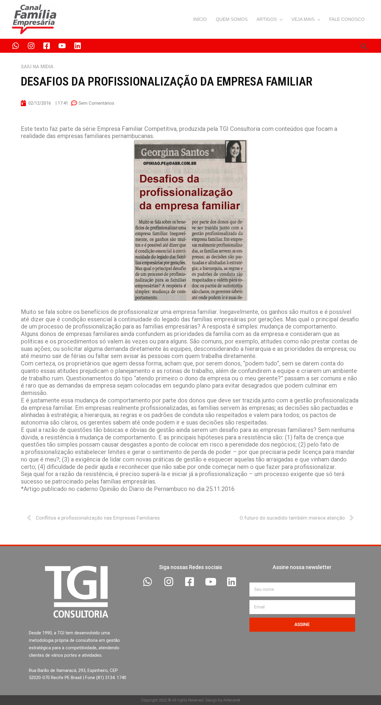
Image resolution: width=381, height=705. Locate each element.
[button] (279, 19)
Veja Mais (303, 19)
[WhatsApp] (15, 45)
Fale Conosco (347, 19)
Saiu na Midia (37, 66)
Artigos (267, 19)
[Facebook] (46, 45)
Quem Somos (232, 19)
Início (200, 19)
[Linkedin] (77, 45)
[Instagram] (31, 45)
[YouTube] (62, 45)
